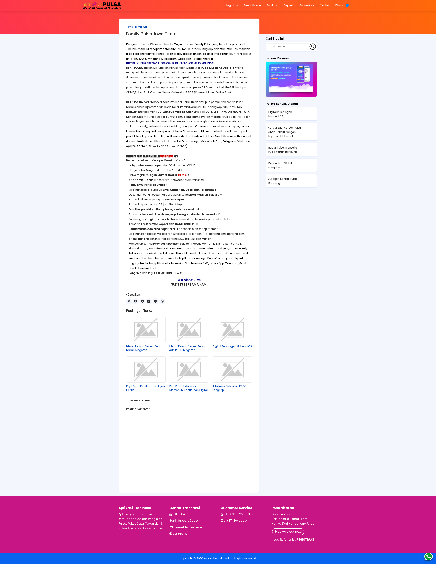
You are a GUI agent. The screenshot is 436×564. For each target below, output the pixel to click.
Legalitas (232, 5)
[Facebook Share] (136, 301)
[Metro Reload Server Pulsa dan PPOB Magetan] (189, 330)
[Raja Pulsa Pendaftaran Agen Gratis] (146, 369)
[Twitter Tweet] (129, 301)
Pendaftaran (252, 5)
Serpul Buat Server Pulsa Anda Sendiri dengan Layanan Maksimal (284, 132)
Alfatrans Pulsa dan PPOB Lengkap (229, 388)
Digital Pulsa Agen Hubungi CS (232, 346)
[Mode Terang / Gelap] (347, 5)
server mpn (141, 26)
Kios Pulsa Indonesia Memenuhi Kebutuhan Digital (188, 388)
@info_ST (182, 534)
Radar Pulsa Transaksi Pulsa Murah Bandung (282, 150)
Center (324, 5)
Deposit (288, 5)
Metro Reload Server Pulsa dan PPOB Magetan (187, 348)
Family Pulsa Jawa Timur (151, 34)
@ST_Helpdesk (236, 521)
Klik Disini (181, 514)
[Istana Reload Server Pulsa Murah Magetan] (146, 330)
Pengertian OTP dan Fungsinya (281, 165)
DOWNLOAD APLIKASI (289, 531)
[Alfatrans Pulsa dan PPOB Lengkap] (232, 369)
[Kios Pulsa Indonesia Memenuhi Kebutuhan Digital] (189, 369)
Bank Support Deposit (185, 521)
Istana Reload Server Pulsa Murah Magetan (143, 348)
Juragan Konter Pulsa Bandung (282, 181)
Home (129, 26)
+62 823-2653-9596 (240, 514)
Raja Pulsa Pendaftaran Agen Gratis (145, 388)
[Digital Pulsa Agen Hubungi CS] (232, 330)
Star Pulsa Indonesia (217, 558)
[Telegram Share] (142, 301)
